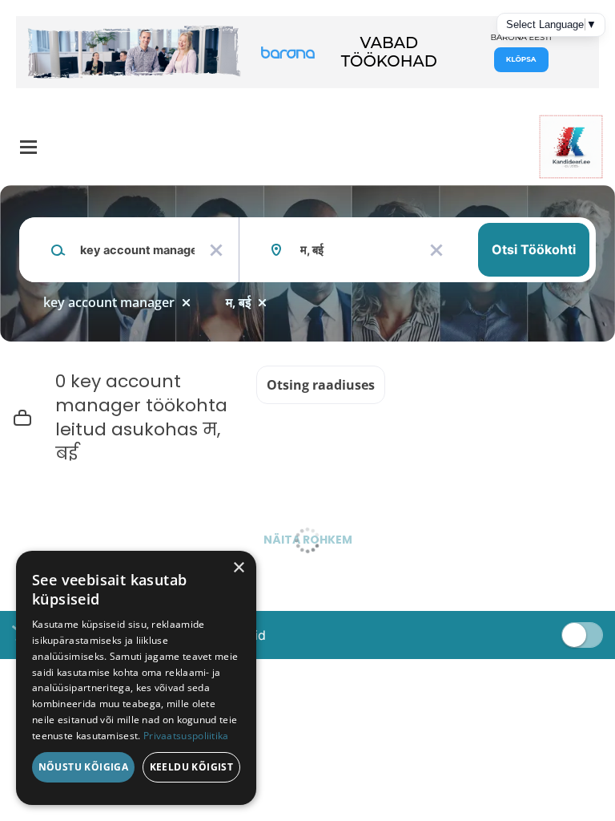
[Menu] (28, 147)
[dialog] (136, 678)
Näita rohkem (307, 540)
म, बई (238, 302)
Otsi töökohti (534, 249)
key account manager (109, 302)
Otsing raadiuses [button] (321, 385)
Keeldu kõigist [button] (192, 767)
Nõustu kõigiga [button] (83, 767)
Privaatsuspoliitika (186, 735)
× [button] (238, 568)
